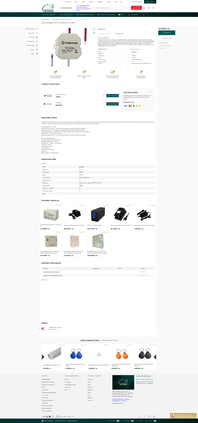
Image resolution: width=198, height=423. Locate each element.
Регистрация (138, 1)
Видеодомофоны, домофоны (48, 382)
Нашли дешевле (164, 43)
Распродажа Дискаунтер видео (49, 392)
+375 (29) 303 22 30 (66, 8)
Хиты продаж (68, 382)
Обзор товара (31, 33)
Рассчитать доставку (165, 45)
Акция (66, 389)
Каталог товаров (50, 14)
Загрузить (134, 51)
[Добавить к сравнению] (94, 32)
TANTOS (81, 185)
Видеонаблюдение (46, 379)
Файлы (32, 53)
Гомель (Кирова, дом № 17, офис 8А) (51, 271)
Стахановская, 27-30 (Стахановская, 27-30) (53, 275)
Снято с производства (47, 410)
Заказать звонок (150, 1)
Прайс (89, 384)
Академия (90, 397)
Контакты (90, 387)
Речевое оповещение (47, 408)
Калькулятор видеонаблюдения (136, 7)
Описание (32, 37)
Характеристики (30, 41)
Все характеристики (135, 49)
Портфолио (90, 389)
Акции (43, 387)
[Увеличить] (68, 47)
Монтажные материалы (47, 405)
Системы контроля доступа (48, 384)
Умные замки (45, 389)
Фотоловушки (45, 403)
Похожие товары (30, 45)
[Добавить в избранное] (94, 29)
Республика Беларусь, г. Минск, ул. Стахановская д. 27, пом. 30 (84, 8)
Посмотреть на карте (117, 403)
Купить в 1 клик (168, 38)
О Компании (90, 379)
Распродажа (67, 387)
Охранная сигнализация (47, 400)
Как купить (90, 400)
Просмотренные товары (110, 340)
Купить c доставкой (113, 95)
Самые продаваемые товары (90, 340)
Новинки (67, 379)
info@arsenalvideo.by (84, 5)
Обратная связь (48, 421)
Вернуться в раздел (29, 29)
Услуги (89, 382)
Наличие (32, 49)
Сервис (89, 392)
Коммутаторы (45, 397)
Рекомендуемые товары (70, 384)
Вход (133, 1)
